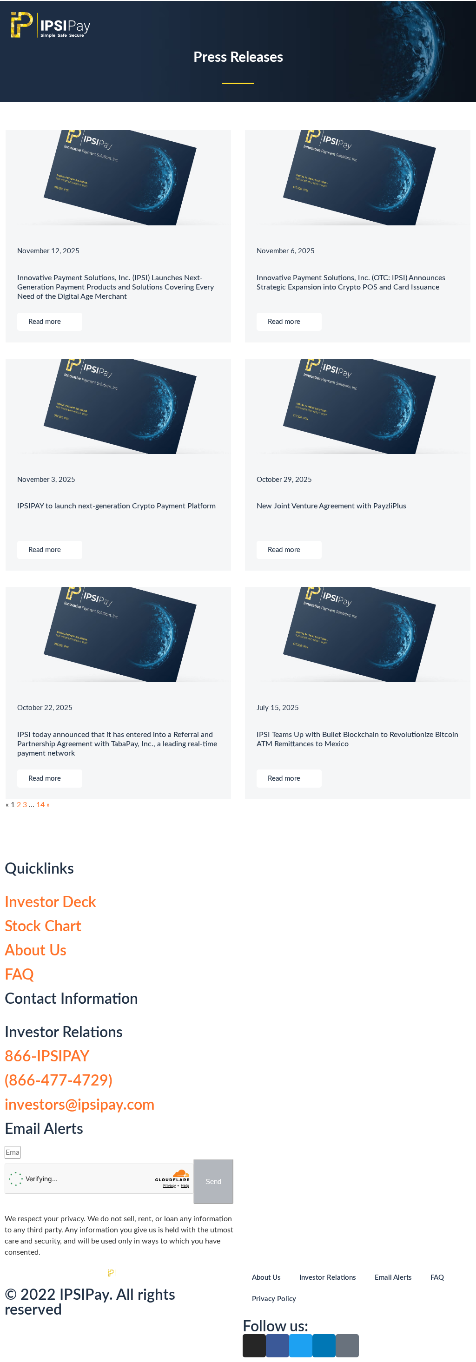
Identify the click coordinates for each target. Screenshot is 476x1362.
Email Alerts (393, 1277)
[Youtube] (347, 1345)
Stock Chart (43, 926)
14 (40, 805)
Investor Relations (327, 1277)
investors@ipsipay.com (80, 1105)
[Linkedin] (324, 1345)
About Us (35, 950)
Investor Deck (50, 902)
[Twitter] (300, 1345)
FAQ (19, 974)
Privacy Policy (274, 1299)
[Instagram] (254, 1345)
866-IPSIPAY (47, 1056)
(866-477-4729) (58, 1080)
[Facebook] (277, 1345)
